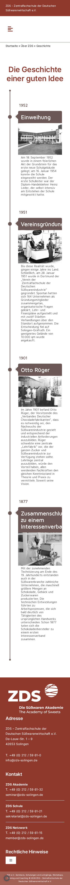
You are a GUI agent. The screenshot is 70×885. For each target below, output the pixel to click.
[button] (6, 878)
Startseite (12, 45)
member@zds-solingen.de (24, 838)
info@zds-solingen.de (21, 760)
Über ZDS (27, 45)
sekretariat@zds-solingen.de (26, 816)
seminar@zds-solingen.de (24, 795)
